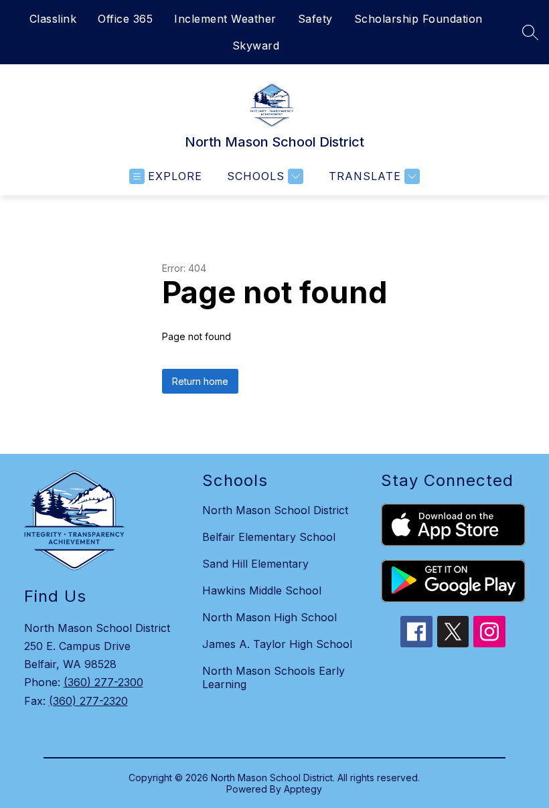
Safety (315, 18)
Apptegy (303, 789)
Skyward (256, 45)
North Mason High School (269, 617)
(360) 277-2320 (88, 701)
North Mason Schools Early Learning (273, 677)
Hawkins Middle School (261, 590)
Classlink (53, 18)
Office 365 (125, 18)
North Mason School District (275, 510)
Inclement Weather (225, 18)
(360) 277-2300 (103, 682)
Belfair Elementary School (268, 537)
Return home (200, 381)
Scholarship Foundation (418, 18)
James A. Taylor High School (277, 644)
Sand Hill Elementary (255, 563)
